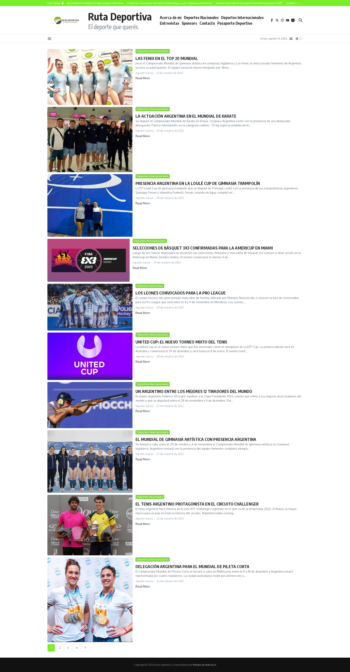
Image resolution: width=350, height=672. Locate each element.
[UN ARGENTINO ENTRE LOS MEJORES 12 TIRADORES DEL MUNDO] (89, 405)
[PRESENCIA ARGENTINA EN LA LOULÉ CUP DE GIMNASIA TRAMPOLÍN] (89, 205)
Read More (143, 78)
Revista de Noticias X (204, 664)
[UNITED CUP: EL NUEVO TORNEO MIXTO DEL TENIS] (89, 356)
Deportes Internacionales (242, 17)
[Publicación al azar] (290, 38)
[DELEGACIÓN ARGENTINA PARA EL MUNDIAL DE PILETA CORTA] (89, 599)
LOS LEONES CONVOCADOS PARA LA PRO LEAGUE (181, 292)
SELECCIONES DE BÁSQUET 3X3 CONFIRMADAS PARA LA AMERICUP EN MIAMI (203, 247)
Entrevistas (169, 23)
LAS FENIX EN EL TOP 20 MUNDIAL (167, 58)
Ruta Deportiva (120, 16)
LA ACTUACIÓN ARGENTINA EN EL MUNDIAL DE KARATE (186, 115)
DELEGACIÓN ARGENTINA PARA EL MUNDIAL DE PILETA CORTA (192, 566)
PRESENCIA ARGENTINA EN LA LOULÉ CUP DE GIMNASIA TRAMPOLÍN (198, 183)
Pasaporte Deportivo (234, 23)
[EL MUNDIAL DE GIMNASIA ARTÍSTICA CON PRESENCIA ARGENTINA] (89, 461)
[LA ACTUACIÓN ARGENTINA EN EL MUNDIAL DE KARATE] (89, 139)
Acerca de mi (170, 17)
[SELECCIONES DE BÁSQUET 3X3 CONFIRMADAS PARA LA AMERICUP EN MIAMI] (88, 260)
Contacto (207, 23)
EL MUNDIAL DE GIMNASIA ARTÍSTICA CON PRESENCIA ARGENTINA (196, 439)
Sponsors (189, 23)
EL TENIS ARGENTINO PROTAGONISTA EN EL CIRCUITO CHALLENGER (197, 503)
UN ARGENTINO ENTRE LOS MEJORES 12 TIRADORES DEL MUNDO (194, 391)
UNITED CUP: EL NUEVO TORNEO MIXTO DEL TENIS (181, 341)
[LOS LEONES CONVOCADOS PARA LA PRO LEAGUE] (89, 307)
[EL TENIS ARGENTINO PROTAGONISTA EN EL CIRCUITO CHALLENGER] (89, 525)
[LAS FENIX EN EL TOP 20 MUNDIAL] (89, 77)
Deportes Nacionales (201, 17)
